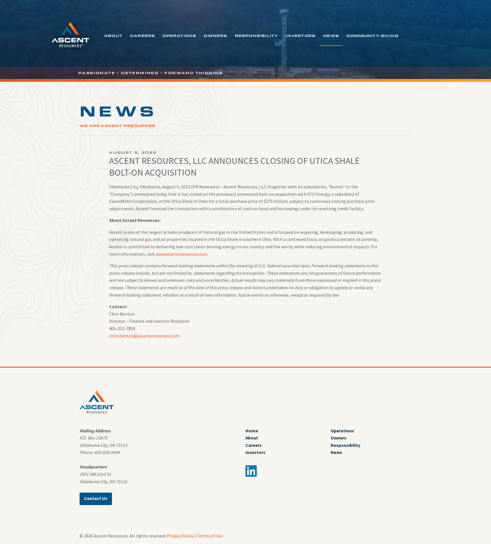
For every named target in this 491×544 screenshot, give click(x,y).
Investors (300, 35)
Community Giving (373, 35)
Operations (179, 35)
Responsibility (256, 35)
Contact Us (95, 498)
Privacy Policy (180, 536)
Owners (215, 35)
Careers (142, 35)
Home (252, 430)
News (331, 35)
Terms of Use (209, 536)
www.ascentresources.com (181, 254)
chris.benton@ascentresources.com (144, 336)
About (113, 35)
